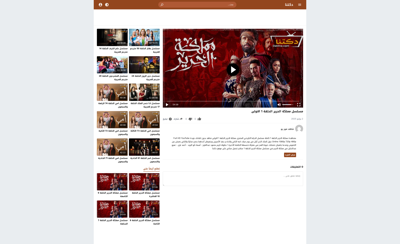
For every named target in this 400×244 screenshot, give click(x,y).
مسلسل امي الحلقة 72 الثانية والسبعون (113, 132)
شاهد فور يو (287, 129)
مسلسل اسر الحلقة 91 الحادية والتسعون (145, 160)
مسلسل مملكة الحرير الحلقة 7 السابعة (113, 222)
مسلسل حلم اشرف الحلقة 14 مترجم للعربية (113, 50)
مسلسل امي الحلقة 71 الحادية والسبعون (113, 160)
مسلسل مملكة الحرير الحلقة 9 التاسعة (113, 194)
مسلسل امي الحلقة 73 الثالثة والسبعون (145, 132)
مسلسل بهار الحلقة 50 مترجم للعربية (145, 50)
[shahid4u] (299, 132)
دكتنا (289, 5)
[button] (162, 5)
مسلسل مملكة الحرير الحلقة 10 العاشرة (146, 194)
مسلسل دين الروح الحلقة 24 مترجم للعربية (146, 77)
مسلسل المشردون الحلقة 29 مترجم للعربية (113, 77)
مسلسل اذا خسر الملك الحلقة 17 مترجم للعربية (145, 105)
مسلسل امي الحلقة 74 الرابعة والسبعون (113, 105)
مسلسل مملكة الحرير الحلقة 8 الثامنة (145, 222)
